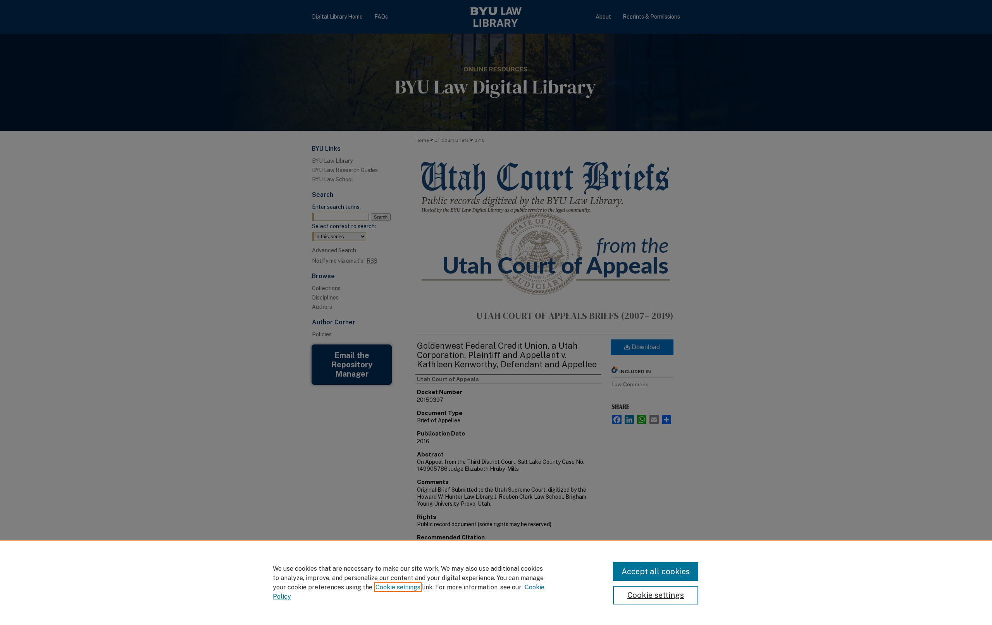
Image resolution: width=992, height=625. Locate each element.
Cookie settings (397, 587)
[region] (496, 582)
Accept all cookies (656, 571)
